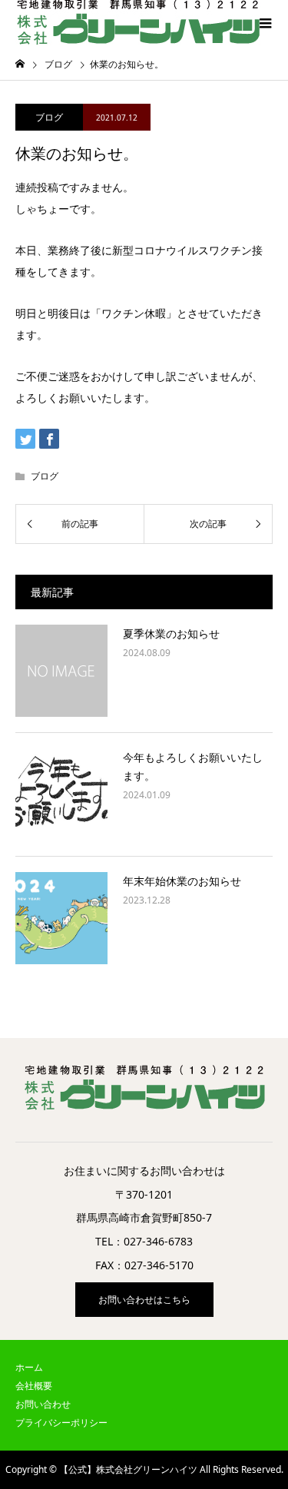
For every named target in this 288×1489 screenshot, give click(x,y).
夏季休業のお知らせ (171, 633)
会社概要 (33, 1385)
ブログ (49, 117)
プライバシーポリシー (61, 1422)
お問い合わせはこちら (144, 1299)
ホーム (29, 1367)
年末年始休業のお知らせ (182, 881)
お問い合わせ (43, 1404)
